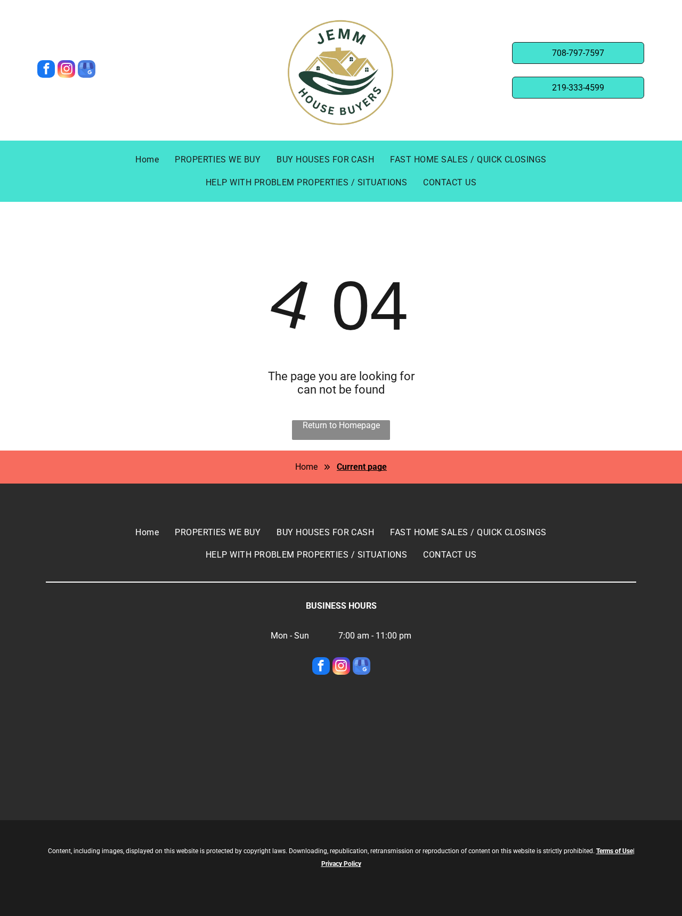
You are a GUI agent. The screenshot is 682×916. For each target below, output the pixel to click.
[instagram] (66, 70)
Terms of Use (614, 851)
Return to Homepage (341, 425)
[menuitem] (147, 160)
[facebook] (46, 70)
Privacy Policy (341, 864)
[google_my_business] (86, 70)
